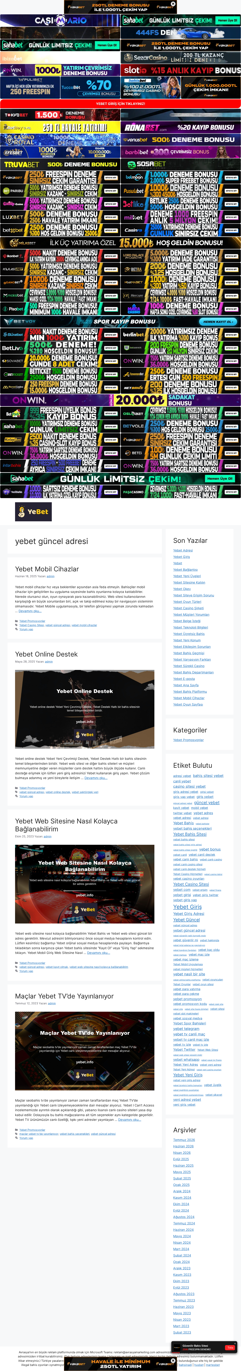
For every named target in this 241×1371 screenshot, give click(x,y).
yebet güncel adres (185, 925)
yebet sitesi (217, 1008)
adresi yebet (182, 776)
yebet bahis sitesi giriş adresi (187, 844)
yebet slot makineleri (186, 1013)
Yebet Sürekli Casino (188, 666)
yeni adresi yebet (187, 1099)
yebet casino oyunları (188, 878)
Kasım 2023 (182, 1275)
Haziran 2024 (183, 1230)
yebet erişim (199, 889)
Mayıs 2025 (182, 1172)
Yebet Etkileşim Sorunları (192, 647)
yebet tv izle (182, 1044)
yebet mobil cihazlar (84, 625)
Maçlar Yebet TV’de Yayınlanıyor (64, 996)
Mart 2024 (181, 1249)
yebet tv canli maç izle (191, 1039)
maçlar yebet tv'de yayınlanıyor (38, 1133)
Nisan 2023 (182, 1320)
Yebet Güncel (186, 919)
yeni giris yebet (184, 1104)
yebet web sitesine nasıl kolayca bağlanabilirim (98, 966)
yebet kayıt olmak (57, 966)
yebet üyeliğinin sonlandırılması (188, 1095)
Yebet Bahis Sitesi (190, 834)
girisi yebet (207, 791)
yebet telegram (186, 1028)
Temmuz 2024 (184, 1223)
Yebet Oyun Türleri (187, 602)
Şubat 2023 (182, 1332)
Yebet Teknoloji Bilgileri (190, 627)
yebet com (182, 889)
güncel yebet (207, 802)
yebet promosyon (187, 999)
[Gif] (120, 243)
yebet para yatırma (186, 989)
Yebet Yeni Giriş (188, 1074)
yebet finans (215, 890)
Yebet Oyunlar (182, 984)
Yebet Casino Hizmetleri (187, 874)
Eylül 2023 (181, 1287)
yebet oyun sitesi (203, 984)
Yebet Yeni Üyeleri (187, 576)
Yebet (177, 563)
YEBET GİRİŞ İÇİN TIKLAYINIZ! (120, 104)
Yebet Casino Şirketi (188, 608)
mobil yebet (199, 808)
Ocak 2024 (181, 1262)
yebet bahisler (202, 823)
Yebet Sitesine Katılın (189, 582)
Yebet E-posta (184, 679)
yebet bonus (210, 849)
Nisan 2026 (182, 1153)
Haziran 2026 (183, 1146)
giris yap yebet (184, 797)
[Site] (60, 177)
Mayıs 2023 (182, 1313)
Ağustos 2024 (183, 1217)
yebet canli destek (202, 854)
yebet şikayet (213, 1094)
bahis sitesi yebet (208, 775)
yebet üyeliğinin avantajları (186, 1090)
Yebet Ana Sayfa (186, 685)
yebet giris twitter (205, 895)
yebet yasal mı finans (211, 1060)
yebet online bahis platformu (187, 980)
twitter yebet (182, 813)
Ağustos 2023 (183, 1294)
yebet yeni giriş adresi (186, 1080)
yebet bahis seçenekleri (74, 1133)
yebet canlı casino (211, 859)
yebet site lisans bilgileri (196, 1009)
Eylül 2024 (181, 1210)
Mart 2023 (181, 1326)
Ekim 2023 (181, 1281)
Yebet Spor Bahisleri (189, 1023)
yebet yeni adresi (210, 1064)
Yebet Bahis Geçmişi (188, 653)
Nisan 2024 (182, 1242)
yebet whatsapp (186, 1059)
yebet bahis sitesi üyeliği (185, 850)
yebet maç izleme (185, 959)
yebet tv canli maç (189, 1034)
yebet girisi (182, 895)
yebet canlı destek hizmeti (189, 869)
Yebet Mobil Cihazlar (47, 569)
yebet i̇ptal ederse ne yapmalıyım (189, 945)
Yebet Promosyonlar (32, 621)
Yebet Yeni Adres (185, 1064)
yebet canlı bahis (185, 859)
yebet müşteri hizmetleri (188, 969)
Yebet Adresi (183, 550)
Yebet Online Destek (46, 654)
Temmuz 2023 (184, 1300)
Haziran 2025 (183, 1165)
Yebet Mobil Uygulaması (188, 964)
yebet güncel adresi (57, 625)
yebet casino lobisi (213, 874)
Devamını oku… (30, 611)
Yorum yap (26, 629)
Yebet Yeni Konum (187, 640)
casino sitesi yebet (189, 786)
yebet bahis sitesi (184, 839)
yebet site (178, 1009)
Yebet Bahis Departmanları (193, 672)
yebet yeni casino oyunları (209, 1070)
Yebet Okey (182, 589)
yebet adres (203, 813)
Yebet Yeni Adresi (184, 1069)
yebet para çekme (186, 994)
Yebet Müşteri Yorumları (191, 614)
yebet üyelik (212, 1085)
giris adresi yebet (185, 792)
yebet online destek (58, 792)
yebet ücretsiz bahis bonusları (187, 1085)
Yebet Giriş (181, 557)
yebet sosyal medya (187, 1018)
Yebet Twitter (184, 1049)
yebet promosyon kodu (190, 1004)
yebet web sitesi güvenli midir (187, 1055)
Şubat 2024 (182, 1255)
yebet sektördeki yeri (85, 792)
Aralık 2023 (182, 1268)
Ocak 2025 (181, 1185)
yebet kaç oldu (209, 950)
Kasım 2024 (182, 1198)
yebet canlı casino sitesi (187, 864)
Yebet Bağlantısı (185, 570)
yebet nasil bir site (189, 974)
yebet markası (180, 955)
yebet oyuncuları (212, 979)
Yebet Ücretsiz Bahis (189, 634)
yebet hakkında (209, 940)
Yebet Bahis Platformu (190, 692)
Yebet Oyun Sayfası (188, 704)
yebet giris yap (185, 900)
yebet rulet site (216, 1004)
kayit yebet (181, 808)
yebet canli (180, 854)
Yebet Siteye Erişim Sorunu (193, 595)
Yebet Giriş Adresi (188, 913)
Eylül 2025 (181, 1159)
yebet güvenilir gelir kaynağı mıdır (189, 935)
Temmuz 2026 (184, 1140)
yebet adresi (182, 818)
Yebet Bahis (183, 823)
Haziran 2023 (183, 1307)
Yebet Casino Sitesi (31, 625)
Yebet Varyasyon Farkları (192, 659)
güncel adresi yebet (182, 803)
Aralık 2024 (182, 1191)
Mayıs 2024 (182, 1236)
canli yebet (182, 781)
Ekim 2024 (181, 1204)
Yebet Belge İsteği (187, 621)
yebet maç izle (199, 954)
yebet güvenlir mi (185, 940)
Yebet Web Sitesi (207, 1049)
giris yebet (205, 797)
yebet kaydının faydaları (184, 950)
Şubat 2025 (182, 1178)
